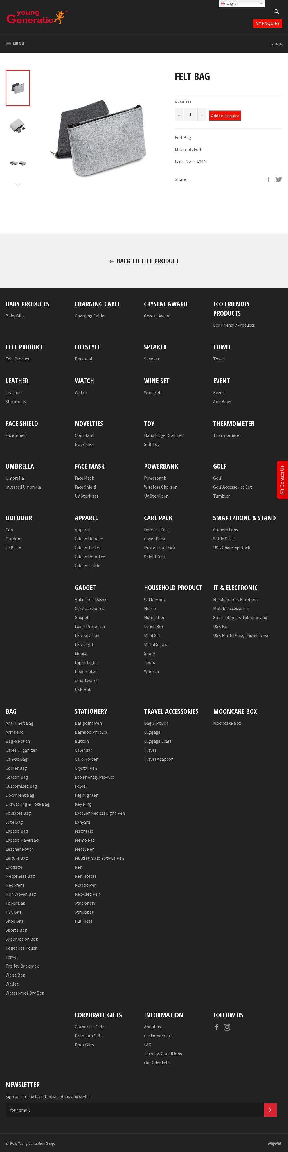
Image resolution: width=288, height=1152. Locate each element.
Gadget (82, 617)
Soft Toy (151, 444)
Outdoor (14, 538)
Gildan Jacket (88, 547)
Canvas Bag (17, 759)
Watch (81, 392)
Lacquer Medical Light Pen (100, 813)
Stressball (84, 912)
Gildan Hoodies (89, 538)
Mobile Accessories (231, 608)
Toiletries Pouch (21, 948)
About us (152, 1026)
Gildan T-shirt (88, 565)
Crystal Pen (86, 768)
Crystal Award (157, 316)
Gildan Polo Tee (90, 556)
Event (218, 392)
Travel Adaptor (158, 759)
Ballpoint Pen (88, 723)
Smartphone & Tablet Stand (240, 617)
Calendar (83, 750)
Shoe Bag (15, 921)
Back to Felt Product (147, 260)
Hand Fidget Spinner (163, 435)
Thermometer (227, 435)
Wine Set (152, 392)
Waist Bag (15, 975)
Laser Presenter (90, 626)
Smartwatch (87, 680)
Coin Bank (84, 435)
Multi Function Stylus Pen (99, 858)
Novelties (84, 444)
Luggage (14, 867)
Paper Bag (15, 903)
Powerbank (155, 478)
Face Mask (84, 478)
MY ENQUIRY (268, 23)
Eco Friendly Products (234, 325)
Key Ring (83, 804)
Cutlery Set (154, 599)
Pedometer (86, 671)
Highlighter (86, 795)
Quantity (183, 102)
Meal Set (152, 635)
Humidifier (154, 617)
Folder (81, 786)
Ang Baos (222, 401)
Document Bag (20, 795)
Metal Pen (84, 849)
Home (150, 608)
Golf (217, 478)
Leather (13, 392)
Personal (83, 359)
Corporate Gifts (89, 1026)
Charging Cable (89, 316)
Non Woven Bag (21, 894)
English (231, 3)
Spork (149, 653)
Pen (78, 867)
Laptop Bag (17, 831)
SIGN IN (276, 43)
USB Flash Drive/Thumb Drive (241, 635)
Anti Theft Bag (19, 723)
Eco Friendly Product (94, 777)
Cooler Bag (16, 768)
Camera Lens (225, 529)
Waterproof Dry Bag (25, 993)
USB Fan (13, 547)
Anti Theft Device (91, 599)
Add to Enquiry (225, 115)
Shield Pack (155, 556)
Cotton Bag (17, 777)
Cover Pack (154, 538)
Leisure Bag (17, 858)
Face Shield (16, 435)
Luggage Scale (158, 741)
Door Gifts (84, 1044)
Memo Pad (85, 840)
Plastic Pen (86, 885)
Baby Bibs (15, 316)
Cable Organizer (21, 750)
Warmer (151, 671)
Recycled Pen (87, 894)
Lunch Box (154, 626)
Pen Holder (85, 876)
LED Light (84, 644)
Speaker (151, 359)
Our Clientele (157, 1062)
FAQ (148, 1044)
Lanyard (82, 822)
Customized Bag (21, 786)
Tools (149, 662)
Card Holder (86, 759)
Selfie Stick (224, 538)
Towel (219, 359)
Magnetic (84, 831)
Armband (14, 732)
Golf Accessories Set (232, 487)
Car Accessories (89, 608)
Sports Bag (16, 930)
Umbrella (15, 478)
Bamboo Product (91, 732)
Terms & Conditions (163, 1053)
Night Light (86, 662)
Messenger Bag (20, 876)
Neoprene (15, 885)
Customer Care (158, 1035)
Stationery (16, 401)
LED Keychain (88, 635)
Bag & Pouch (18, 741)
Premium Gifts (88, 1035)
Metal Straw (155, 644)
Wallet (12, 984)
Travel (12, 957)
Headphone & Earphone (236, 599)
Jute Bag (14, 822)
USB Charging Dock (231, 547)
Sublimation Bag (22, 939)
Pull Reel (83, 921)
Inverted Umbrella (23, 487)
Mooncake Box (227, 723)
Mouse (81, 653)
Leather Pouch (20, 849)
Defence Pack (157, 529)
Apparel (82, 529)
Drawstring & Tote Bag (28, 804)
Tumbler (221, 496)
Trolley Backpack (22, 966)
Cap (9, 529)
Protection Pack (159, 547)
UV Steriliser (86, 496)
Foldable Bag (18, 813)
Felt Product (18, 359)
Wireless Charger (160, 487)
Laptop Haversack (23, 840)
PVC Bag (14, 912)
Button (82, 741)
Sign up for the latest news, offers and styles (48, 1096)
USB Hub (83, 689)
